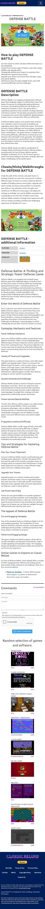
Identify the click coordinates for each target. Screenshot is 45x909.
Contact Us (21, 877)
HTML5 (22, 248)
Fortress (23, 253)
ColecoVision (16, 735)
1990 (32, 823)
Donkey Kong (16, 650)
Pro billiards (16, 761)
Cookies (5, 872)
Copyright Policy (25, 872)
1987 (32, 756)
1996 (32, 689)
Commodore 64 (17, 756)
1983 (32, 668)
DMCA (13, 872)
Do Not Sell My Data (24, 888)
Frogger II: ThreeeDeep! (20, 718)
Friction (14, 783)
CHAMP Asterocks (18, 672)
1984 (32, 735)
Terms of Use (19, 868)
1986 (32, 845)
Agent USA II (16, 828)
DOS (12, 668)
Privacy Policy (33, 868)
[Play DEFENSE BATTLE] (22, 46)
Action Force (16, 739)
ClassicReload (6, 15)
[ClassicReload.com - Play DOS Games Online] (8, 3)
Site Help (8, 868)
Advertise (37, 872)
